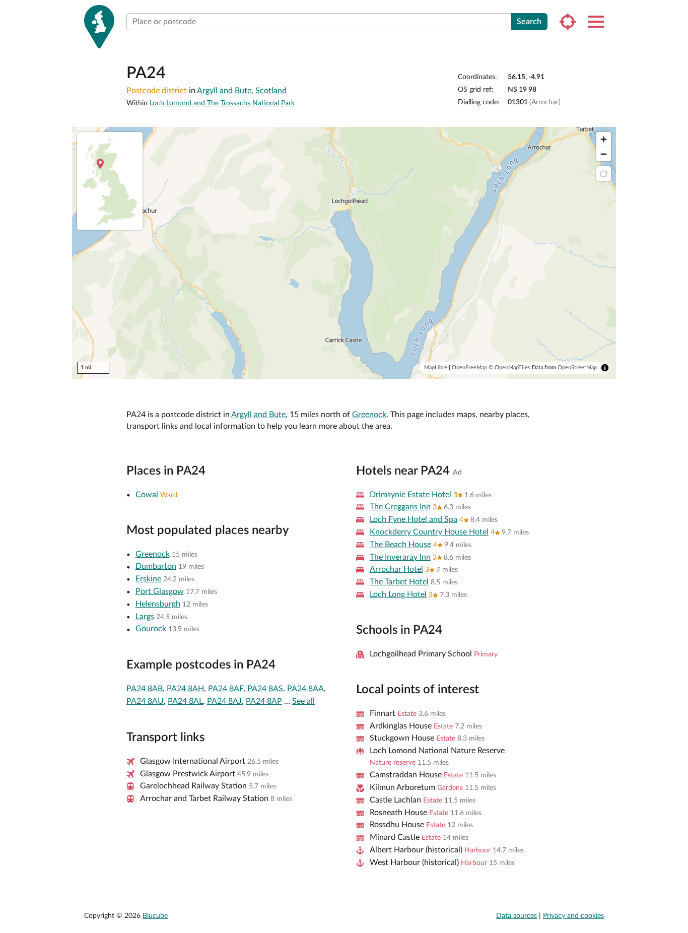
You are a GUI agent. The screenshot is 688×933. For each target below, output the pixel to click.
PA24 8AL (185, 701)
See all (303, 701)
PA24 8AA (305, 689)
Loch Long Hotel (398, 594)
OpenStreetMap (577, 367)
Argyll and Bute (224, 91)
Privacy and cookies (573, 915)
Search (529, 22)
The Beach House (400, 545)
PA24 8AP (264, 701)
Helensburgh (157, 604)
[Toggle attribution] (605, 368)
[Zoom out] (603, 154)
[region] (344, 253)
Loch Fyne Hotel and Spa (413, 519)
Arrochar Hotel (396, 569)
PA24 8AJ (224, 701)
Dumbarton (155, 566)
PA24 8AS (265, 689)
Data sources (516, 915)
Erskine (148, 579)
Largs (144, 617)
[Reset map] (603, 173)
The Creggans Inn (400, 507)
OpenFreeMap (469, 367)
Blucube (155, 915)
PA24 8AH (185, 689)
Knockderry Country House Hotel (429, 532)
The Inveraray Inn (400, 557)
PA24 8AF (225, 689)
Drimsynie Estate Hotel (410, 495)
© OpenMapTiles (509, 367)
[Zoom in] (603, 139)
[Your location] (568, 22)
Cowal (146, 495)
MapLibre (435, 367)
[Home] (99, 26)
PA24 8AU (145, 701)
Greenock (369, 415)
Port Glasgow (159, 591)
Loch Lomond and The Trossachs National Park (222, 103)
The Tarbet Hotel (399, 582)
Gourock (150, 629)
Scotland (271, 91)
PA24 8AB (144, 689)
